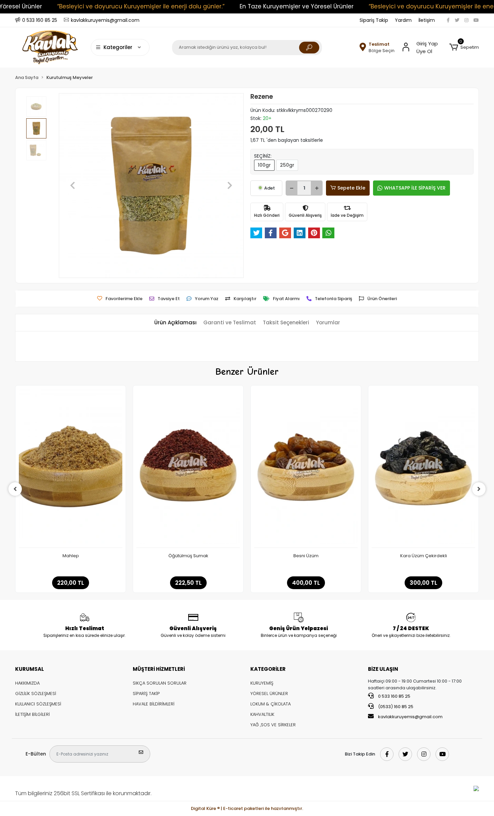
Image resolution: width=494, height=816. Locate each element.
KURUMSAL (29, 668)
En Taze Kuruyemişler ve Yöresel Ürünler (297, 6)
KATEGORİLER (268, 668)
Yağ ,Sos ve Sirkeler (273, 725)
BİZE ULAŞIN (383, 668)
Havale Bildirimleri (153, 704)
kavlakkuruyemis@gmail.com (410, 716)
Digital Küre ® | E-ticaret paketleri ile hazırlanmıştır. (247, 808)
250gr (287, 165)
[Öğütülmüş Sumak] (188, 468)
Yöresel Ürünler (269, 693)
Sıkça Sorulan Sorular (160, 683)
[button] (464, 47)
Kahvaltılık (262, 714)
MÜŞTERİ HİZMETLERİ (159, 668)
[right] (479, 489)
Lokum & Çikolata (270, 704)
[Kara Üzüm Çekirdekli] (423, 468)
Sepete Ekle (351, 188)
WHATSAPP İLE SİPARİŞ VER (415, 188)
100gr (264, 165)
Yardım (403, 20)
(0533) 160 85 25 (395, 706)
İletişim (426, 20)
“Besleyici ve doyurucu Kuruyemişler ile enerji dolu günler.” (140, 6)
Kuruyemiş (261, 683)
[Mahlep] (70, 468)
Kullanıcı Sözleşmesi (38, 704)
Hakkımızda (27, 683)
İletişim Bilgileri (32, 714)
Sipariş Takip (374, 20)
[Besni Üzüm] (306, 468)
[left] (15, 489)
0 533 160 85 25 (393, 696)
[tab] (175, 323)
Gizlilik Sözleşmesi (35, 693)
